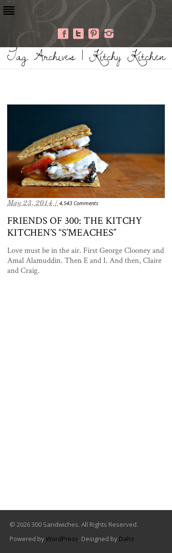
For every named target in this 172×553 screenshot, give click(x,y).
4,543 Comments (78, 203)
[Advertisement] (86, 407)
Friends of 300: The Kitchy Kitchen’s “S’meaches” (74, 226)
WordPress (62, 538)
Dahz (126, 538)
